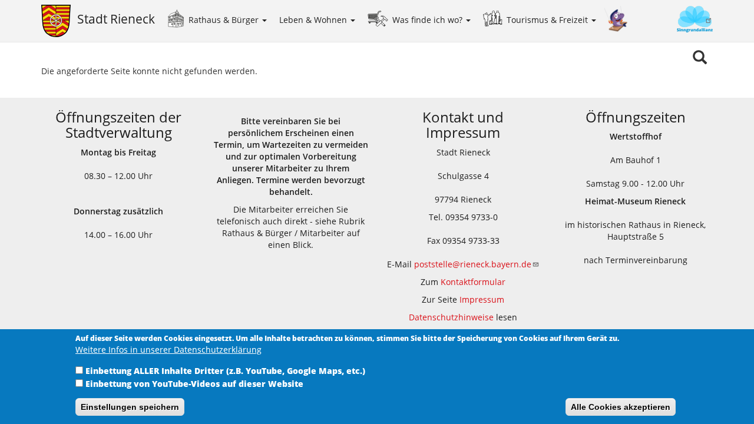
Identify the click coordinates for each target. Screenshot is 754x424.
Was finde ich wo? (428, 19)
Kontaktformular (473, 281)
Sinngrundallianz (671, 20)
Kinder (616, 19)
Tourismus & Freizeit (548, 19)
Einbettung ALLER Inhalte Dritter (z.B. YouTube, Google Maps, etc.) (225, 370)
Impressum (481, 299)
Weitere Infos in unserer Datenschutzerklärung (168, 349)
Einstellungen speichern (130, 407)
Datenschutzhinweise (451, 317)
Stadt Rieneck (116, 19)
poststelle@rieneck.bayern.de (472, 264)
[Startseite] (59, 21)
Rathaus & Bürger (224, 19)
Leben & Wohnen (314, 19)
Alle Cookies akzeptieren (620, 407)
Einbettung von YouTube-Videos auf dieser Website (194, 383)
